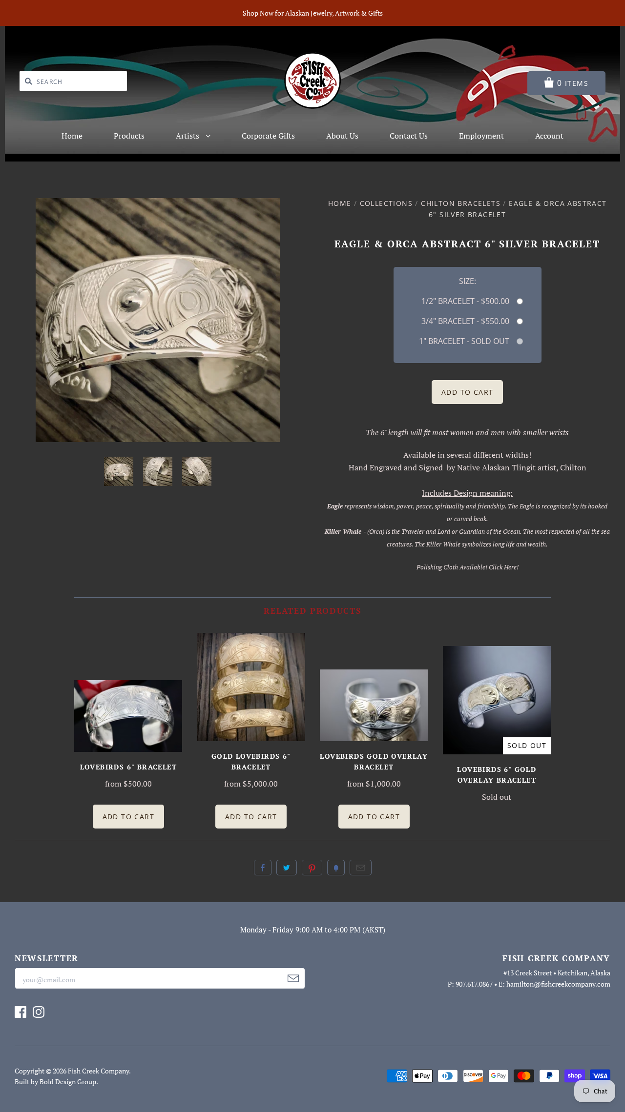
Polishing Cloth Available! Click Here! (468, 567)
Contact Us (409, 135)
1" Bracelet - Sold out (464, 341)
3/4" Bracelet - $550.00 (465, 321)
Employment (481, 135)
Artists (188, 135)
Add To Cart (128, 816)
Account (549, 135)
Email (361, 867)
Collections (386, 203)
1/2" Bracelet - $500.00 (465, 301)
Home (72, 135)
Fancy (336, 867)
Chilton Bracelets (460, 203)
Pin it (312, 867)
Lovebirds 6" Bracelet (128, 766)
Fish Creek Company (98, 1070)
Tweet (286, 867)
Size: (467, 281)
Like (262, 867)
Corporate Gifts (268, 135)
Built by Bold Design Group (55, 1081)
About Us (342, 135)
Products (129, 135)
